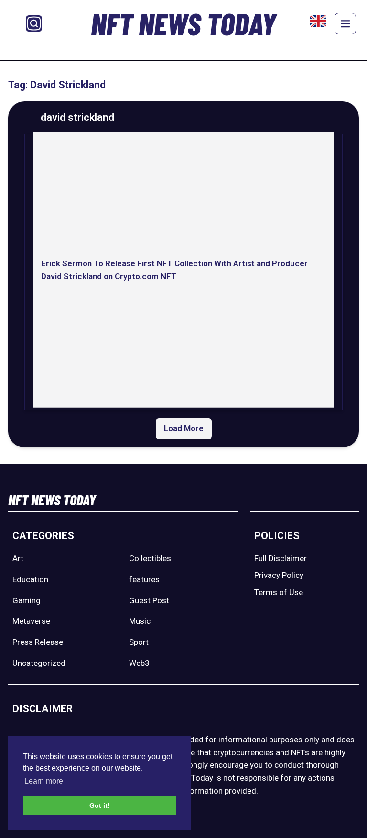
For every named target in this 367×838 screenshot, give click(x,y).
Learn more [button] (43, 781)
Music (140, 621)
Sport (139, 642)
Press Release (37, 642)
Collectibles (150, 558)
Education (30, 579)
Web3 (139, 663)
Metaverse (31, 621)
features (144, 579)
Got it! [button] (99, 805)
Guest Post (149, 600)
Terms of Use (278, 592)
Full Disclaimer (280, 558)
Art (17, 558)
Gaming (26, 600)
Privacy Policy (278, 575)
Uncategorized (38, 663)
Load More (184, 428)
